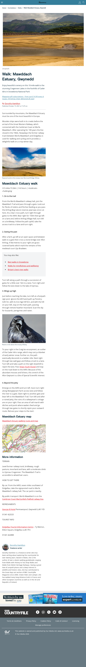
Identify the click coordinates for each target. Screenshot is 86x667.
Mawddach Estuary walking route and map (20, 421)
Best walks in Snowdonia (18, 262)
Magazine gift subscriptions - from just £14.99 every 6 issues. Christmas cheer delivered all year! (23, 97)
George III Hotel (8, 509)
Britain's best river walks (18, 269)
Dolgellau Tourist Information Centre (17, 527)
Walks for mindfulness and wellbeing (23, 266)
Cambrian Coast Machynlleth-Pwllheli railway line (22, 499)
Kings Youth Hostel (28, 367)
